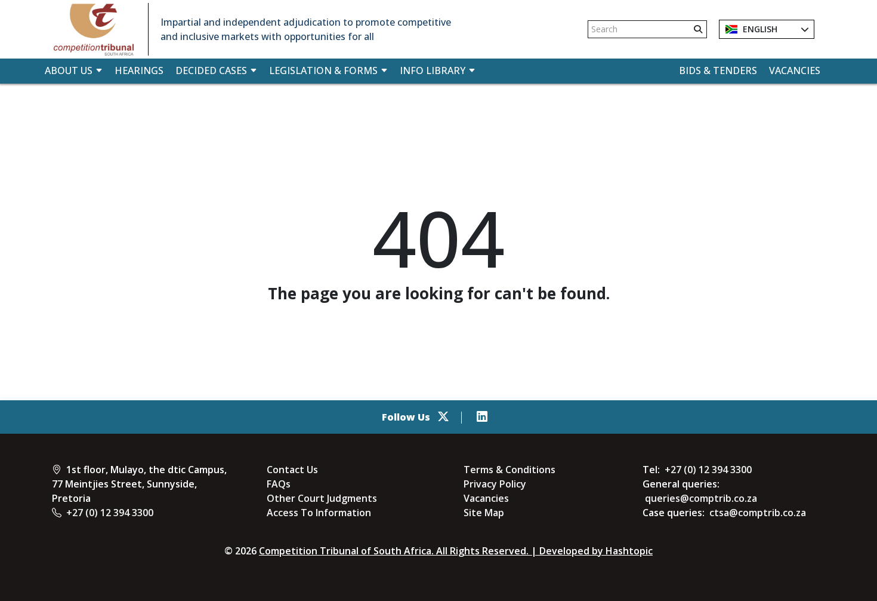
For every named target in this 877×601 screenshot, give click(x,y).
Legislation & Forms (323, 70)
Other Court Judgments (322, 498)
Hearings (139, 70)
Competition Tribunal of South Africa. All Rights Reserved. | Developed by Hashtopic (456, 550)
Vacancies (794, 70)
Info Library (432, 70)
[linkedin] (482, 417)
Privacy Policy (495, 483)
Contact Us (292, 469)
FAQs (279, 483)
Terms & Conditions (509, 469)
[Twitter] (443, 417)
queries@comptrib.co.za (701, 498)
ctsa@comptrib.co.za (757, 512)
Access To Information (319, 512)
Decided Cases (211, 70)
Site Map (484, 512)
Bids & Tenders (718, 70)
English (758, 29)
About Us (68, 70)
